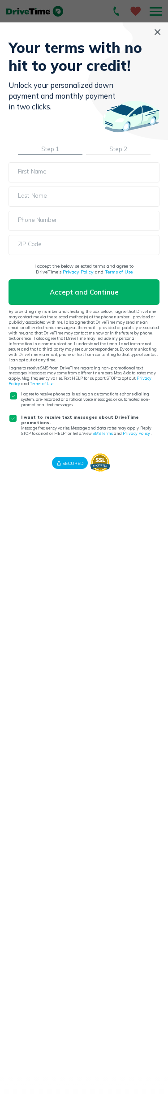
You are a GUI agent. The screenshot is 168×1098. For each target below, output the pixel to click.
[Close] (157, 32)
